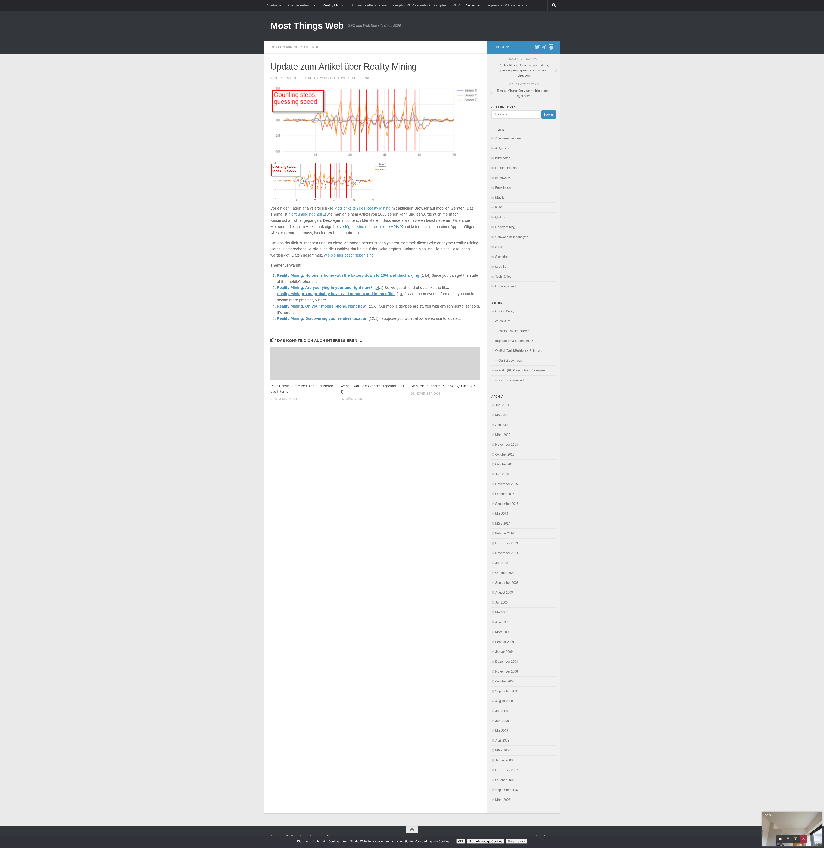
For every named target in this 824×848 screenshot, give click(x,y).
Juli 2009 (501, 602)
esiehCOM (502, 178)
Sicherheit (473, 5)
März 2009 (502, 632)
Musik (499, 197)
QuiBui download (510, 360)
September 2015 (506, 503)
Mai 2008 (501, 730)
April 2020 (502, 425)
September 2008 (506, 691)
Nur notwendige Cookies (485, 841)
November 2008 (506, 671)
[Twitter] (537, 47)
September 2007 (506, 790)
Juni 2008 (502, 721)
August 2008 (504, 701)
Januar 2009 (504, 651)
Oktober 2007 (504, 780)
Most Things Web (307, 26)
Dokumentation (506, 168)
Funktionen (503, 187)
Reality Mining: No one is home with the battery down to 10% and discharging (348, 275)
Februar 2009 (504, 642)
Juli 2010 (501, 563)
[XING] (544, 47)
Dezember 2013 (506, 543)
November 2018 (506, 444)
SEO (498, 247)
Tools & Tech (504, 276)
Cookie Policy (505, 311)
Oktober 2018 (504, 454)
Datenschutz (516, 841)
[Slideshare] (551, 47)
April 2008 (502, 740)
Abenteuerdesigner (302, 5)
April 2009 (502, 622)
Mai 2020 (501, 415)
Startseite (274, 5)
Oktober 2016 (504, 464)
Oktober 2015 (504, 494)
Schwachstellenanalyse (368, 5)
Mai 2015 (501, 513)
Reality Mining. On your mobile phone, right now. (322, 306)
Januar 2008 (504, 760)
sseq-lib (500, 266)
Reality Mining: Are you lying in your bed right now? (324, 287)
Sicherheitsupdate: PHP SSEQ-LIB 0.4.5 (442, 386)
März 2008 (502, 750)
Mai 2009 (501, 612)
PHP (456, 5)
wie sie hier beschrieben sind (349, 255)
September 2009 (506, 582)
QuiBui (500, 217)
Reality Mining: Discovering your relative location (322, 318)
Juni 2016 (502, 474)
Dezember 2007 (506, 770)
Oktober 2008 (504, 681)
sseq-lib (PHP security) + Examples (420, 5)
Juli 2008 (501, 711)
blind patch (502, 158)
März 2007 (502, 799)
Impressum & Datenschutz (507, 5)
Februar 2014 (504, 533)
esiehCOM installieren (513, 331)
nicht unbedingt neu (305, 214)
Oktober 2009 (504, 573)
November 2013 (506, 553)
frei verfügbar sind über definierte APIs (366, 227)
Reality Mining (333, 5)
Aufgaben (502, 148)
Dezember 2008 (506, 661)
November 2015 (506, 484)
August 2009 (504, 592)
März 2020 (502, 434)
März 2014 (502, 523)
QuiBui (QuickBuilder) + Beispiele (518, 350)
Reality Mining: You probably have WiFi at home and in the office (336, 294)
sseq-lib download (511, 380)
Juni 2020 (502, 405)
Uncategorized (505, 286)
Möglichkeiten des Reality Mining (362, 208)
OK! (460, 841)
